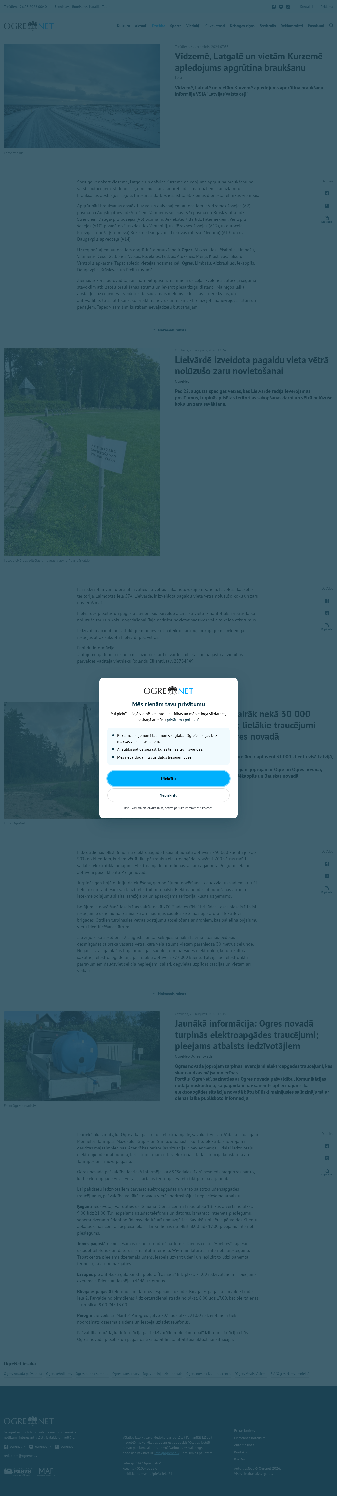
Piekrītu (168, 778)
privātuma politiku (182, 719)
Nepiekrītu (169, 795)
